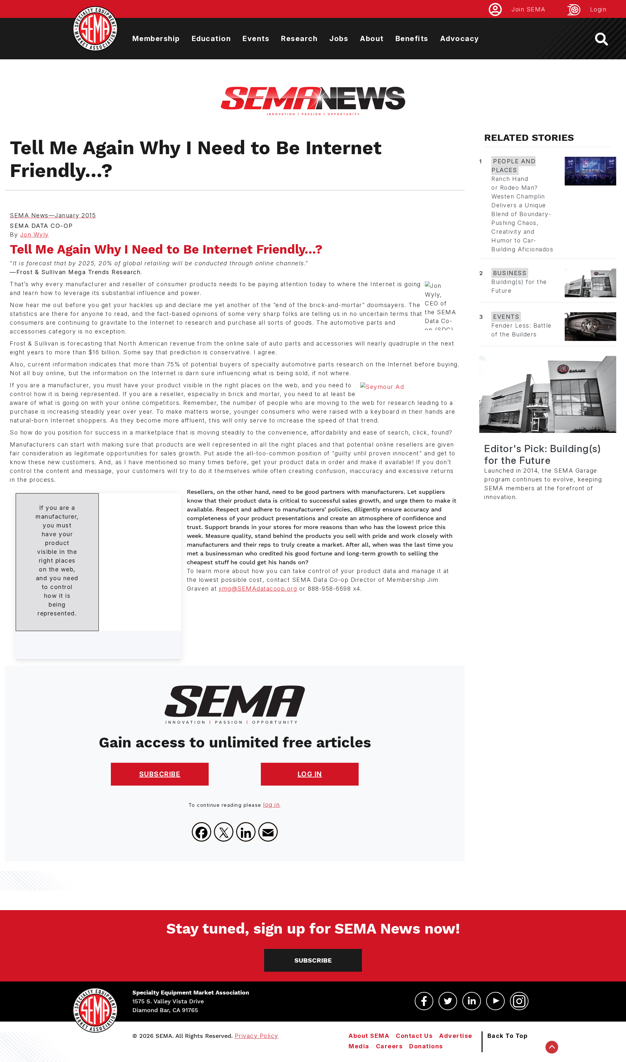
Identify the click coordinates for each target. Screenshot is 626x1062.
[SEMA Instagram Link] (519, 1001)
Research (299, 38)
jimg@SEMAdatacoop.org (258, 588)
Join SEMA (529, 9)
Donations (426, 1046)
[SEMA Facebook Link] (424, 1001)
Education (211, 38)
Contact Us (414, 1035)
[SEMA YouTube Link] (495, 1001)
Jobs (338, 38)
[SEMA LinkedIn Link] (471, 1001)
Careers (389, 1046)
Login (598, 9)
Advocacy (459, 38)
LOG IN (310, 774)
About (372, 38)
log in (271, 804)
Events (256, 38)
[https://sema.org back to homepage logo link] (607, 39)
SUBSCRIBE (160, 774)
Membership (156, 38)
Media (359, 1046)
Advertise (455, 1035)
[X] (224, 832)
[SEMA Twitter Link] (448, 1001)
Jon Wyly (34, 234)
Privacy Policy (256, 1035)
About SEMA (369, 1035)
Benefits (411, 38)
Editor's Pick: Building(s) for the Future (542, 454)
